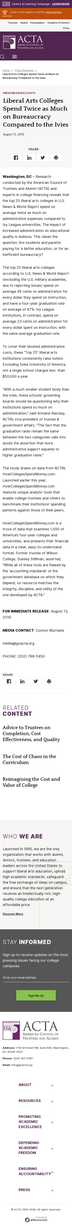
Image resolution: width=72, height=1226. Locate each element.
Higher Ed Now (53, 12)
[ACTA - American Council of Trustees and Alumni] (26, 42)
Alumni (24, 22)
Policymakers (37, 22)
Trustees (13, 22)
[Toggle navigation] (14, 56)
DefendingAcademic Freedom (29, 1148)
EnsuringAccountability (34, 1171)
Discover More (13, 914)
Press (66, 28)
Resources (30, 1101)
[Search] (2, 56)
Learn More (61, 3)
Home (6, 70)
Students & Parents (58, 22)
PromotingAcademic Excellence (30, 1122)
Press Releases (24, 70)
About (25, 1085)
